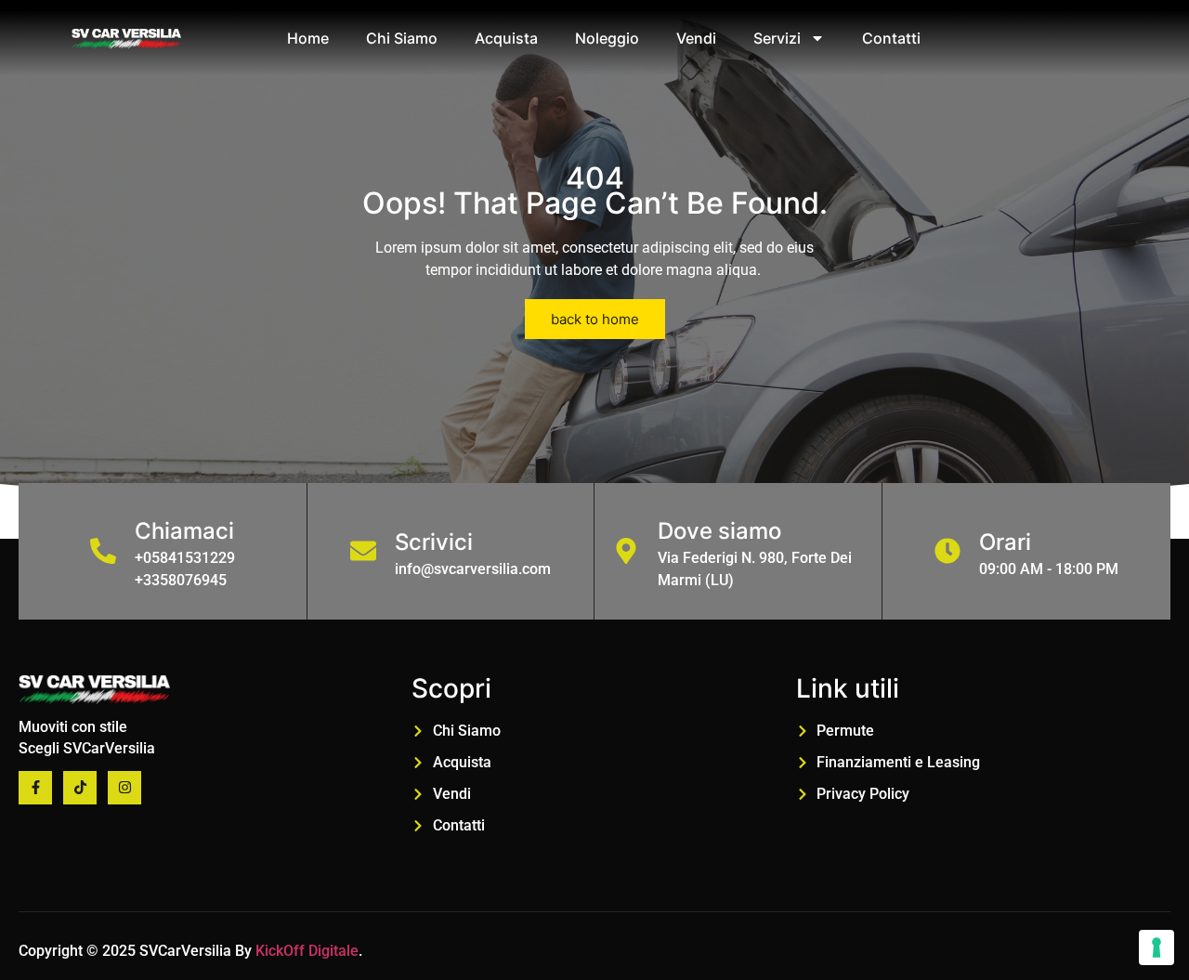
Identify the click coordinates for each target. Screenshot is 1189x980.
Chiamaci (184, 530)
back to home (595, 319)
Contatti (891, 38)
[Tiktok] (80, 787)
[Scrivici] (363, 551)
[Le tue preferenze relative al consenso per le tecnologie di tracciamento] (1156, 947)
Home (308, 38)
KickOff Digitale (307, 951)
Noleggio (607, 38)
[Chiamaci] (103, 551)
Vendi (696, 38)
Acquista (506, 38)
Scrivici (434, 542)
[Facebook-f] (35, 787)
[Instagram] (124, 787)
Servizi (777, 38)
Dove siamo (719, 530)
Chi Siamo (402, 38)
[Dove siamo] (626, 551)
